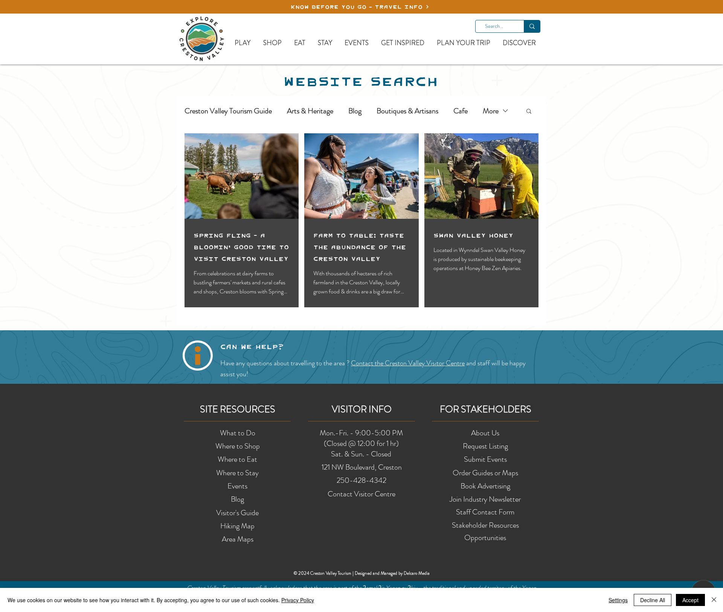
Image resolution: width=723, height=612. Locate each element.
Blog (355, 111)
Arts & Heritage (310, 111)
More (491, 111)
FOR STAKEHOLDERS (485, 409)
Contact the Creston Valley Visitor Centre (408, 363)
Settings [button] (618, 600)
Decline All (652, 600)
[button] (528, 112)
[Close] (713, 600)
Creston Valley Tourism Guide (228, 111)
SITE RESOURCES (237, 409)
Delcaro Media (417, 573)
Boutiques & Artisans (407, 111)
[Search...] (532, 26)
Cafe (460, 111)
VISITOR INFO (362, 409)
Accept (690, 600)
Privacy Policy (297, 600)
